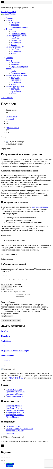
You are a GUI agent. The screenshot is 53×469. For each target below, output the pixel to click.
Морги (14, 45)
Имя (3, 289)
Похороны (15, 22)
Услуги (9, 20)
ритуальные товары (40, 207)
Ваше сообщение (8, 302)
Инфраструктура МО (15, 47)
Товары (9, 29)
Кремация (15, 25)
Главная (9, 18)
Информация (11, 117)
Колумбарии (16, 42)
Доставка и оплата (18, 33)
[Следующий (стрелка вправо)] (4, 460)
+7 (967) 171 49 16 (15, 378)
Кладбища (15, 38)
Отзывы (10, 119)
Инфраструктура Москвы (16, 36)
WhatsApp (10, 464)
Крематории (16, 40)
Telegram (9, 466)
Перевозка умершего (19, 27)
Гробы (13, 31)
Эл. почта (5, 291)
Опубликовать (7, 316)
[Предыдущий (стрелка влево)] (2, 460)
